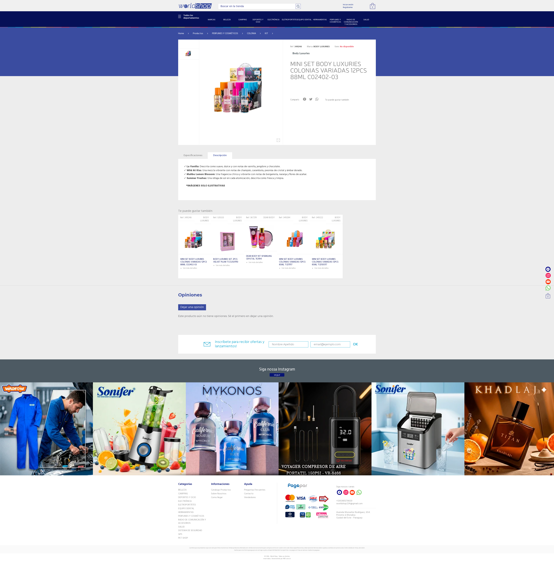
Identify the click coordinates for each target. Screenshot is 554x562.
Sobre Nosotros (218, 494)
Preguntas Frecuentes (254, 490)
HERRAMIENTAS (186, 512)
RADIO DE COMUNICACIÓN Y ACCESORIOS (192, 521)
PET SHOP (183, 538)
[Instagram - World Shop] (548, 275)
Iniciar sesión (348, 4)
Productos (198, 33)
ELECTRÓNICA (185, 501)
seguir (277, 375)
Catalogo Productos (221, 490)
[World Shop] (195, 6)
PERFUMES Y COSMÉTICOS (225, 33)
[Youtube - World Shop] (548, 281)
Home (181, 33)
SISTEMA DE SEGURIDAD (190, 530)
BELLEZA (182, 490)
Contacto (248, 494)
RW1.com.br (287, 559)
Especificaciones (193, 155)
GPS (180, 534)
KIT (266, 33)
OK (355, 344)
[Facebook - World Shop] (548, 269)
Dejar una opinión (192, 307)
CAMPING (183, 494)
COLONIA (251, 33)
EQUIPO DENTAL (186, 508)
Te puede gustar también (337, 100)
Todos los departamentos (191, 17)
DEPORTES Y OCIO (187, 497)
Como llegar (217, 497)
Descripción (220, 155)
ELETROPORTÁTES (187, 505)
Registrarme (348, 7)
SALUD (181, 527)
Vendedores (250, 497)
